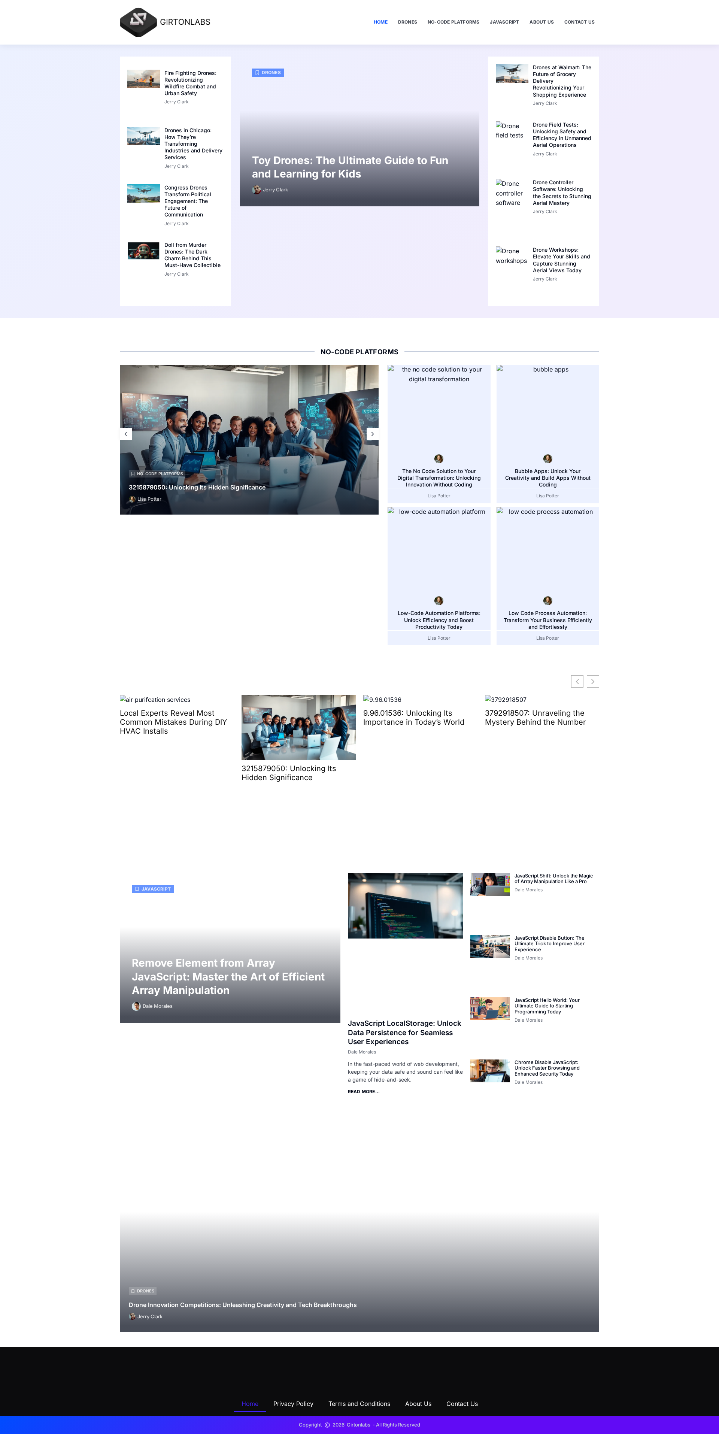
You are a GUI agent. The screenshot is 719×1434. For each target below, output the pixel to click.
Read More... (364, 1091)
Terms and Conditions (359, 1403)
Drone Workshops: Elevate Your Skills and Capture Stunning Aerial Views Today (561, 259)
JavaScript (504, 22)
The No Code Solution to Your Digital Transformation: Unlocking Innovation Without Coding (439, 478)
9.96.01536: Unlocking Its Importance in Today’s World (413, 718)
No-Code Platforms (453, 22)
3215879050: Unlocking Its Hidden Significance (197, 487)
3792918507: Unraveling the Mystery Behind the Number (535, 718)
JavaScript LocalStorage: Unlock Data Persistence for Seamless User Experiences (404, 1032)
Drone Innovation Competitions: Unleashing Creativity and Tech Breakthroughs (243, 1305)
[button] (126, 434)
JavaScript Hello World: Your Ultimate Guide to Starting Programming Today (547, 1006)
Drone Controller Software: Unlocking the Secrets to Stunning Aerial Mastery (562, 192)
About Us (542, 22)
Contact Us (579, 22)
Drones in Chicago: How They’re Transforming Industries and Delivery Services (193, 144)
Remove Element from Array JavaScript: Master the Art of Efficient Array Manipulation (228, 976)
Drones (407, 22)
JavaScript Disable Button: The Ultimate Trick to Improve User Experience (550, 943)
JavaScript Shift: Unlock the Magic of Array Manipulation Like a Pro (554, 879)
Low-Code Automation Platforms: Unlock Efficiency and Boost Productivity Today (439, 620)
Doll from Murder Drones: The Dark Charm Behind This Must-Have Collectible (192, 255)
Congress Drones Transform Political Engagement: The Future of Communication (187, 201)
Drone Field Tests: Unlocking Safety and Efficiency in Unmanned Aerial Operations (562, 134)
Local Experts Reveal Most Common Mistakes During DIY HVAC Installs (173, 722)
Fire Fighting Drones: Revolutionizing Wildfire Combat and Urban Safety (190, 83)
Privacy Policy (293, 1403)
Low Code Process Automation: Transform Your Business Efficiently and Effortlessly (548, 620)
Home (381, 22)
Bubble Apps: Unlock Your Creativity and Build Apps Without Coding (548, 478)
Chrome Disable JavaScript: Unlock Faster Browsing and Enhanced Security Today (547, 1068)
